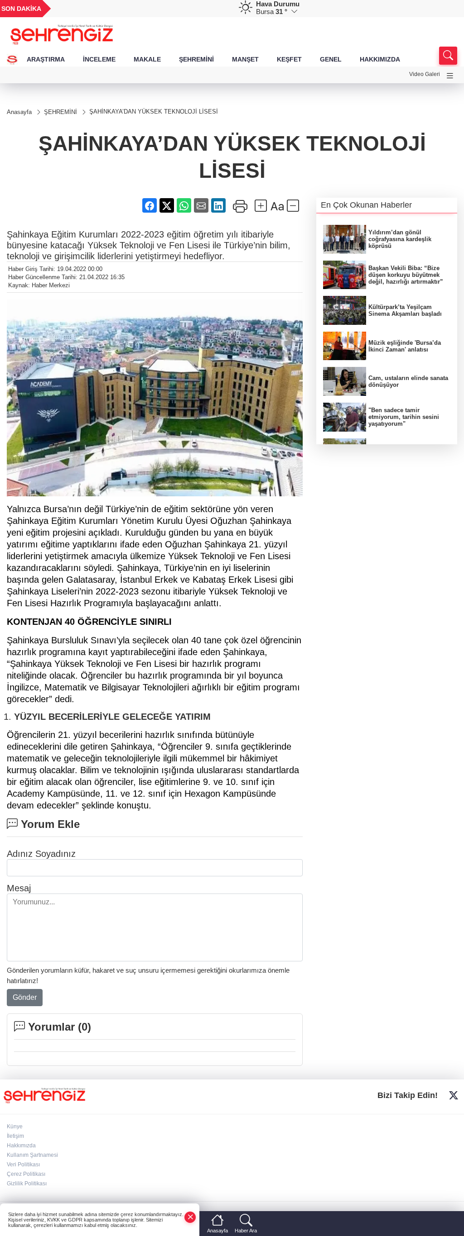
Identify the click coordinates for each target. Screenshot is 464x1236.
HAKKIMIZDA (380, 59)
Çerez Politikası (26, 1174)
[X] (454, 1096)
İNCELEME (99, 59)
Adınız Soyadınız (41, 854)
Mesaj (19, 888)
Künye (15, 1126)
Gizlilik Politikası (27, 1183)
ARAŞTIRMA (46, 59)
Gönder (25, 997)
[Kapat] (190, 1217)
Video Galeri (424, 74)
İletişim (15, 1136)
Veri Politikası (23, 1164)
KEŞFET (289, 59)
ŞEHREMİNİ (196, 59)
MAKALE (147, 59)
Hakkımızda (21, 1145)
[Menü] (450, 75)
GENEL (331, 59)
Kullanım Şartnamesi (32, 1155)
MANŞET (245, 59)
